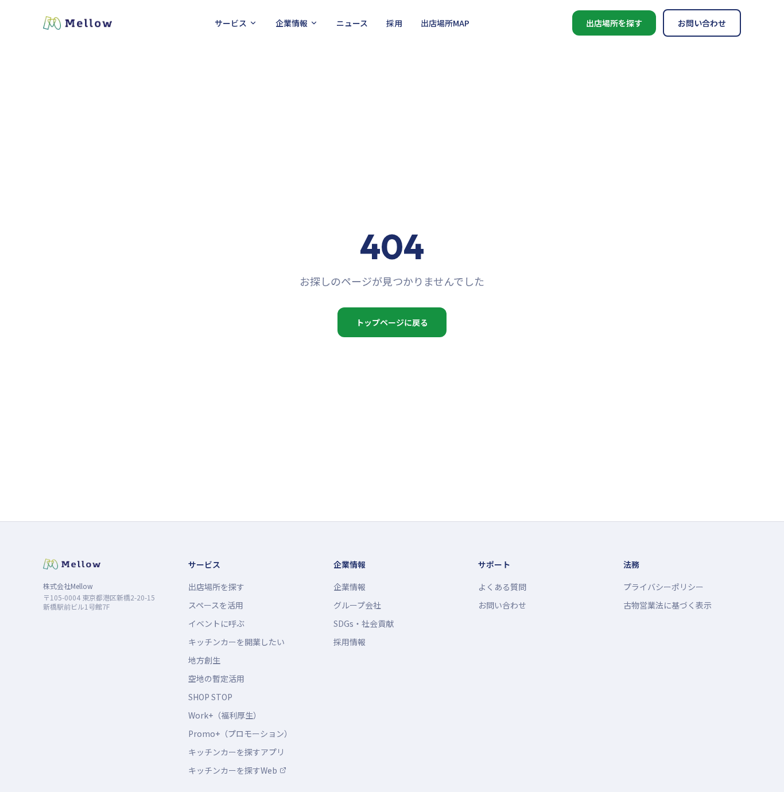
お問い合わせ (702, 23)
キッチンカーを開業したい (236, 641)
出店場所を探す (614, 23)
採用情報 (349, 641)
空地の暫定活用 (216, 678)
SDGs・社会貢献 (363, 623)
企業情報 (291, 23)
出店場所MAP (445, 23)
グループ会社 (357, 605)
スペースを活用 (215, 605)
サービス (231, 23)
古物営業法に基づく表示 (667, 605)
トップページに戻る (392, 322)
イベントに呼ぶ (216, 623)
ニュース (352, 23)
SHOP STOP (210, 697)
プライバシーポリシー (663, 586)
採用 (394, 23)
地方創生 (204, 660)
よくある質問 (502, 586)
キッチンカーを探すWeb (236, 770)
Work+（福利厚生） (224, 715)
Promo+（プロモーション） (240, 733)
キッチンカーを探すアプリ (236, 752)
